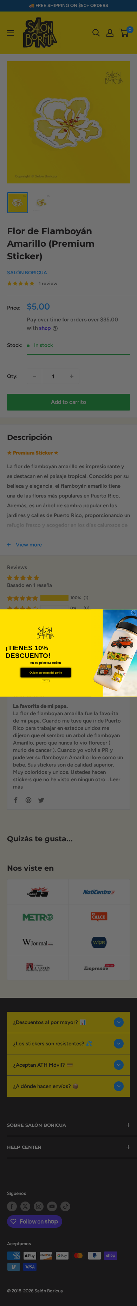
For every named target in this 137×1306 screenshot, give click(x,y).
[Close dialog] (133, 612)
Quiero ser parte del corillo (46, 672)
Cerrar (46, 681)
